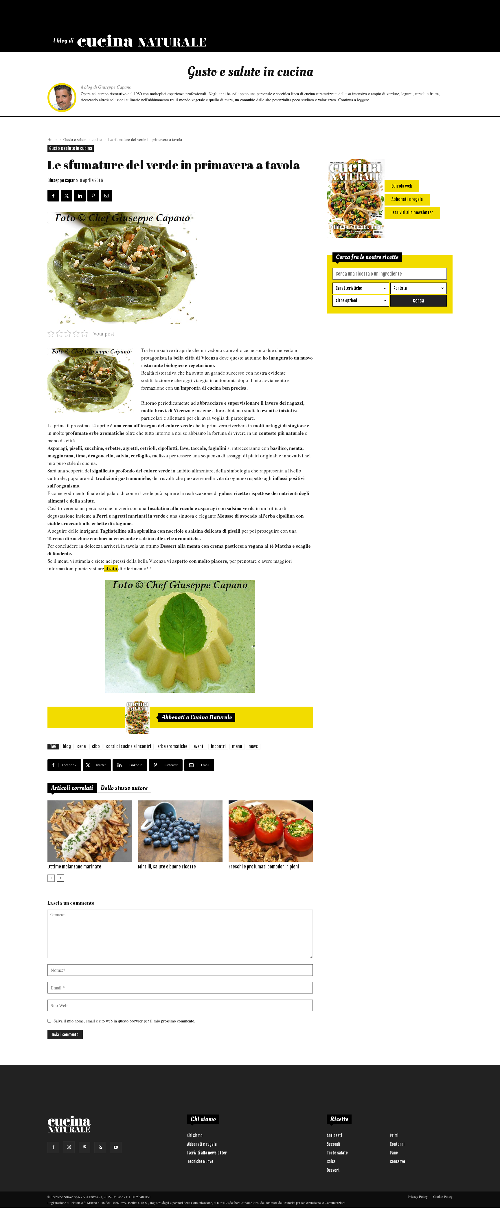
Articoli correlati (72, 788)
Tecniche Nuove (200, 1161)
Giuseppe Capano (62, 180)
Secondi (333, 1144)
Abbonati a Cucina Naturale (197, 717)
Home (52, 139)
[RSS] (100, 1147)
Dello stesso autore (124, 788)
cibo (96, 746)
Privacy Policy (418, 1196)
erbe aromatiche (172, 746)
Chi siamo (195, 1135)
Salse (331, 1161)
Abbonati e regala (202, 1144)
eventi (199, 746)
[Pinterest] (84, 1147)
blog (67, 746)
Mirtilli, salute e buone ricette (167, 867)
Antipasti (334, 1135)
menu (237, 746)
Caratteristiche (349, 288)
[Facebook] (53, 1147)
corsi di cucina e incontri (128, 746)
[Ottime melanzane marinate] (89, 831)
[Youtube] (116, 1147)
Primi (394, 1135)
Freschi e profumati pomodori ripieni (264, 867)
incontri (218, 746)
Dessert (333, 1170)
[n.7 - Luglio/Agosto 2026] (137, 717)
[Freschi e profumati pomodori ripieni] (271, 831)
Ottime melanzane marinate (74, 867)
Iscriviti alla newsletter (207, 1152)
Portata (400, 288)
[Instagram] (69, 1147)
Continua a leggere (353, 99)
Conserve (397, 1161)
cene (81, 746)
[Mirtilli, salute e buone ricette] (180, 831)
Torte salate (337, 1152)
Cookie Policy (443, 1196)
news (253, 746)
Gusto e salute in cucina (82, 139)
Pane (394, 1152)
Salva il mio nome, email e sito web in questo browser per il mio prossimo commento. (124, 1021)
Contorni (397, 1144)
